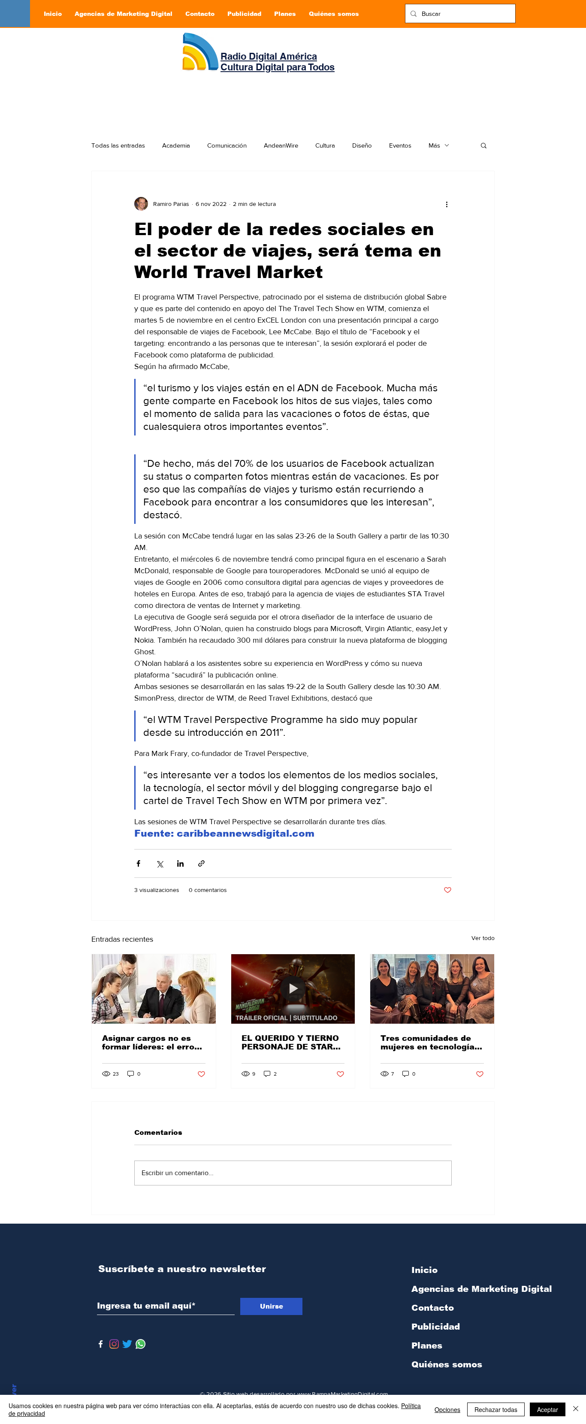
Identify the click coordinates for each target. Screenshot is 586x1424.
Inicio (424, 1270)
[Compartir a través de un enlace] (201, 863)
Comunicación (227, 145)
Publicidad (435, 1326)
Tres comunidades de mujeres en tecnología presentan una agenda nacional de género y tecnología (427, 1042)
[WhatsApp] (140, 1344)
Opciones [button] (447, 1409)
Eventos (400, 145)
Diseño (362, 145)
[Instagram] (114, 1344)
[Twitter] (127, 1344)
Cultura (325, 145)
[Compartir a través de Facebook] (138, 863)
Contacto (432, 1307)
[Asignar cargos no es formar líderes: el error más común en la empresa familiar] (154, 989)
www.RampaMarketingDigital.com (342, 1394)
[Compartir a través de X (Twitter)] (159, 863)
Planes (426, 1345)
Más (434, 145)
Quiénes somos (446, 1364)
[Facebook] (101, 1344)
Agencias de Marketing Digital (456, 1289)
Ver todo (483, 937)
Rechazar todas (495, 1409)
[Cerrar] (576, 1409)
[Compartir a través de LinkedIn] (180, 863)
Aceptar (547, 1409)
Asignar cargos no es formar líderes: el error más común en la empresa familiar (150, 1042)
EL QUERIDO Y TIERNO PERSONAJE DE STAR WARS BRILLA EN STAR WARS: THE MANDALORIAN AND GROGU (291, 1042)
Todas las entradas (118, 145)
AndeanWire (281, 145)
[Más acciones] (446, 204)
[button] (484, 145)
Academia (176, 145)
